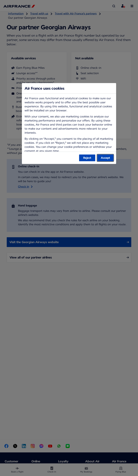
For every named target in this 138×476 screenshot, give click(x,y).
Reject (87, 157)
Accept (105, 157)
